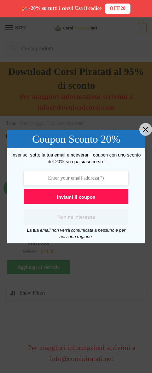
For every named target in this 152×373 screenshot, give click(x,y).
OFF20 (118, 8)
